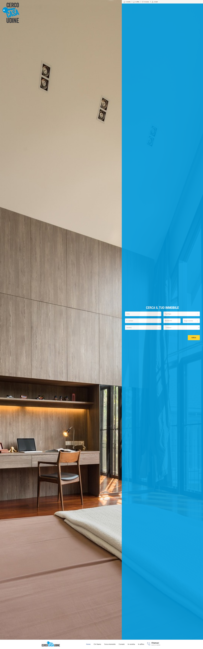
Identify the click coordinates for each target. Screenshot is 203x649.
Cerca (193, 338)
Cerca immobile (110, 644)
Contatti (122, 644)
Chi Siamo (97, 644)
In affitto (141, 644)
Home (88, 644)
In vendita (131, 644)
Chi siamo (146, 2)
